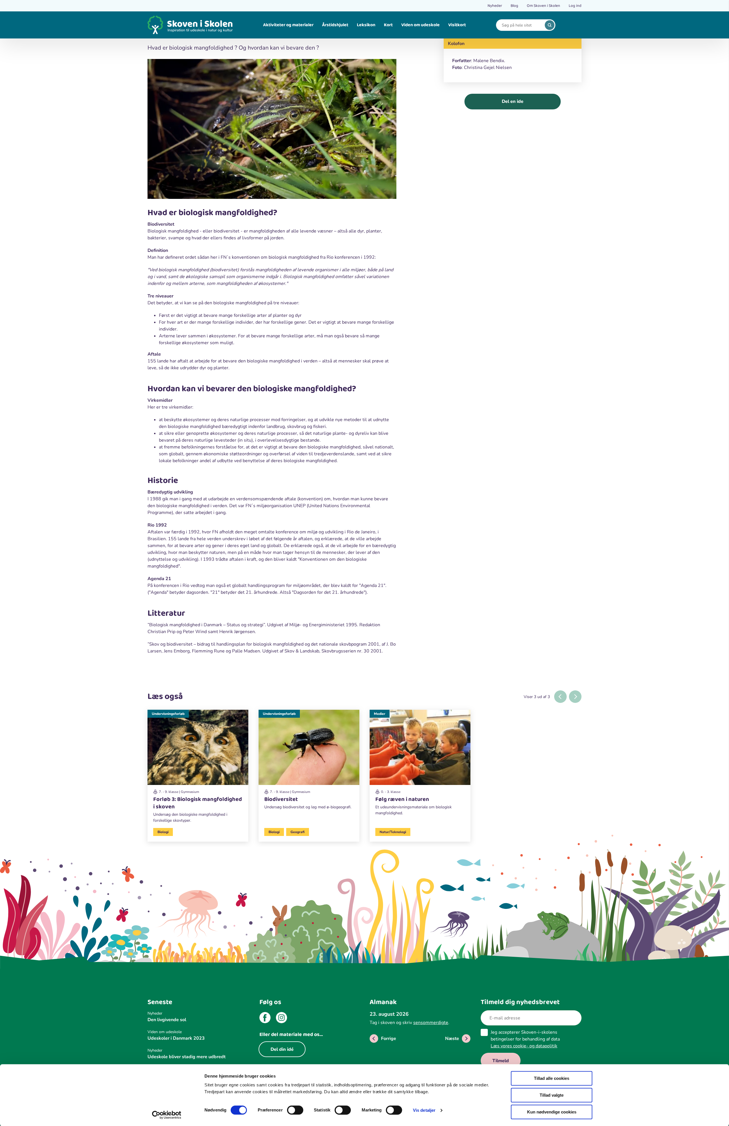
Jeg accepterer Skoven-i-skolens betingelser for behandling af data (525, 1039)
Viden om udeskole (420, 24)
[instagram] (281, 1018)
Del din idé (282, 1049)
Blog (514, 6)
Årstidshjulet (335, 24)
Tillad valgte (552, 1095)
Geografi (297, 832)
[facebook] (265, 1018)
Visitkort (457, 24)
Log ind (575, 6)
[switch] (295, 1110)
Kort (388, 24)
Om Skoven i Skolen (543, 6)
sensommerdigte (430, 1022)
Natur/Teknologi (393, 832)
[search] (549, 25)
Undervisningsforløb (168, 713)
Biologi (163, 832)
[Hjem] (190, 25)
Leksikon (366, 24)
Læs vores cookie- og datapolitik (524, 1046)
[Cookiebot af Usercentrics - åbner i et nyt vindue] (167, 1115)
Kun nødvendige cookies (551, 1111)
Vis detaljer (424, 1110)
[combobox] (521, 25)
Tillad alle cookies (551, 1078)
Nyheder (495, 6)
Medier (379, 713)
